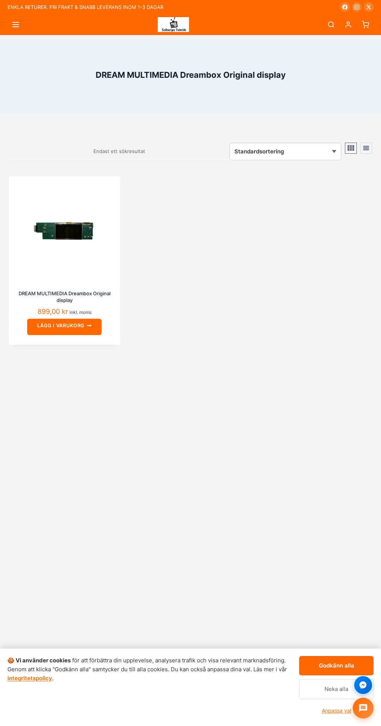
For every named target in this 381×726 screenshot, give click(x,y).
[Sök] (331, 24)
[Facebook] (345, 7)
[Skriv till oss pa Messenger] (363, 685)
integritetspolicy (29, 678)
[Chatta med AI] (363, 708)
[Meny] (15, 24)
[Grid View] (351, 148)
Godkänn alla (336, 665)
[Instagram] (357, 7)
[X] (369, 7)
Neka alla (336, 688)
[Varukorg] (365, 24)
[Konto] (348, 24)
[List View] (366, 148)
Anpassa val (336, 710)
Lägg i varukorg (60, 325)
